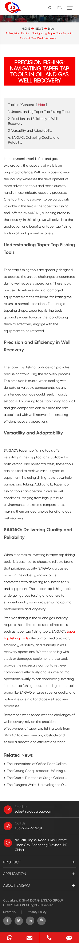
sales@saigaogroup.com (33, 811)
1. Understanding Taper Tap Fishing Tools (39, 112)
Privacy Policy (37, 912)
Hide (41, 105)
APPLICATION (14, 873)
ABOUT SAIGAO (16, 885)
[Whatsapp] (10, 937)
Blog (51, 28)
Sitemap (9, 912)
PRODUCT (12, 862)
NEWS (39, 28)
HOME (26, 28)
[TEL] (49, 937)
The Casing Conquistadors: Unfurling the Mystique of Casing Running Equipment (38, 771)
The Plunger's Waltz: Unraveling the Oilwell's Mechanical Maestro (38, 785)
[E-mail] (29, 937)
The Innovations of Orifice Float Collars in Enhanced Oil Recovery (38, 764)
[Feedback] (69, 937)
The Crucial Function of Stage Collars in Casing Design (38, 778)
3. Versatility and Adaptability (30, 131)
